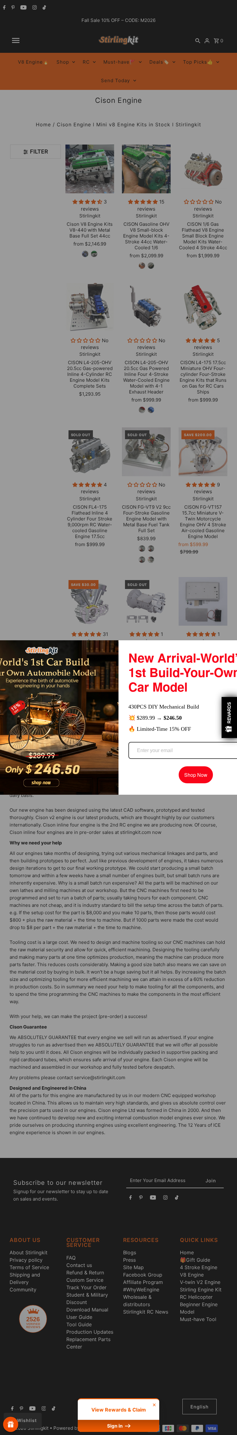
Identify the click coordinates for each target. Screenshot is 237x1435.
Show (10, 1424)
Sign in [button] (115, 1426)
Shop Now (196, 774)
